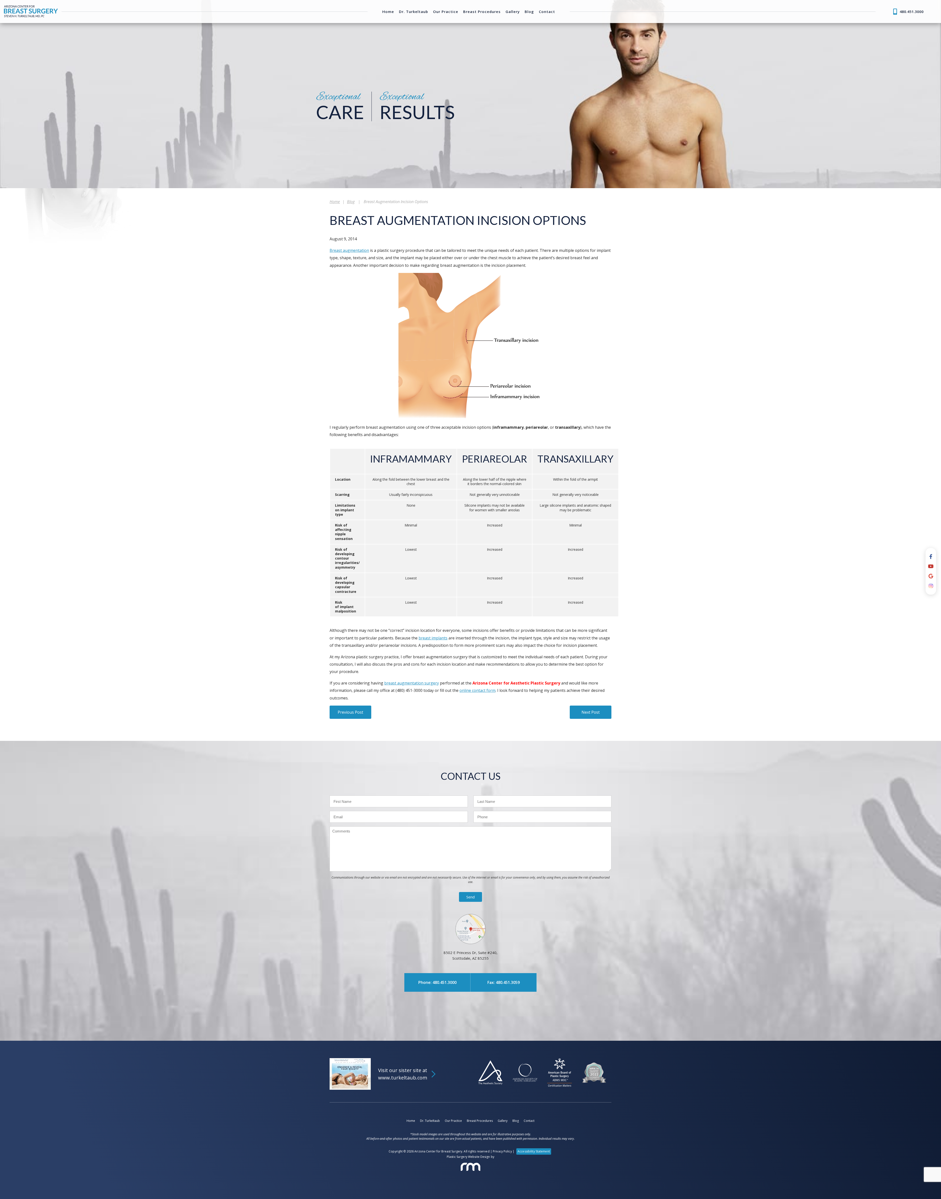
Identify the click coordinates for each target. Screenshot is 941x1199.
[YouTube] (931, 566)
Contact (547, 11)
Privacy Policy (502, 1151)
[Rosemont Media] (470, 1167)
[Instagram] (931, 586)
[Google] (931, 576)
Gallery (513, 11)
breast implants (433, 638)
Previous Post (350, 712)
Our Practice (445, 11)
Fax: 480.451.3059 (503, 982)
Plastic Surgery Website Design (468, 1157)
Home (388, 11)
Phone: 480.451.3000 (437, 982)
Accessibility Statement (534, 1151)
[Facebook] (930, 557)
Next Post (591, 712)
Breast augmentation (349, 250)
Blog (529, 11)
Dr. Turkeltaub (413, 11)
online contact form (477, 690)
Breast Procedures (482, 11)
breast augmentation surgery (411, 683)
